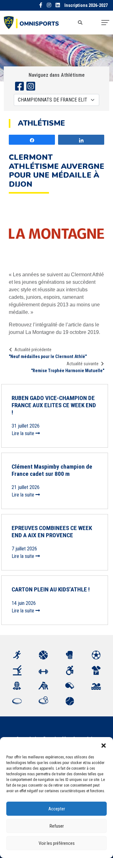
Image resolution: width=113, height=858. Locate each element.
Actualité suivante (83, 363)
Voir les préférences (57, 843)
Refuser (57, 826)
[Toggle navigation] (105, 22)
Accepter (56, 809)
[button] (103, 745)
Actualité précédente (32, 349)
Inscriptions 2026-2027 (86, 5)
